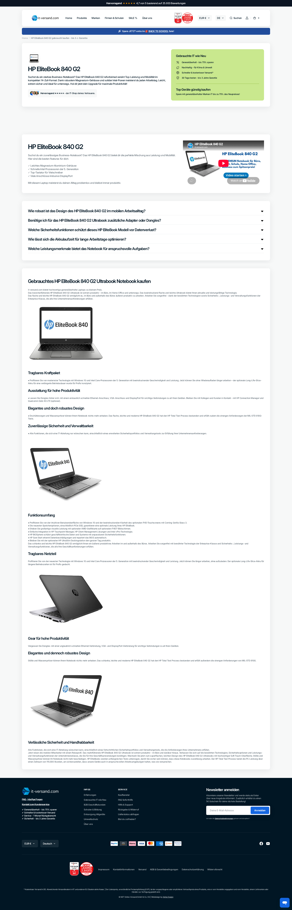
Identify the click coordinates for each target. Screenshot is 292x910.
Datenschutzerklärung (193, 869)
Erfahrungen (90, 795)
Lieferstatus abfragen (128, 814)
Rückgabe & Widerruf (128, 809)
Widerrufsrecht (214, 869)
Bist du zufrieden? (127, 819)
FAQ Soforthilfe (125, 799)
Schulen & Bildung (93, 809)
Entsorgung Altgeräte (94, 814)
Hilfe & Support (125, 804)
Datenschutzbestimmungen (224, 818)
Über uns (88, 824)
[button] (235, 18)
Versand (142, 869)
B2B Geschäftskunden (95, 804)
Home (25, 38)
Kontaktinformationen (123, 869)
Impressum (103, 869)
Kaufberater (124, 795)
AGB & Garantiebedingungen (164, 869)
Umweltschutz (91, 819)
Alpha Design (168, 897)
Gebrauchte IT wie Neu (95, 799)
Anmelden (260, 810)
